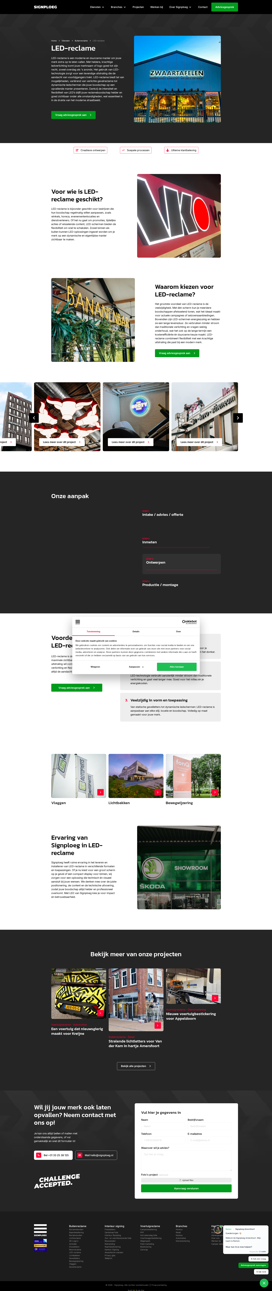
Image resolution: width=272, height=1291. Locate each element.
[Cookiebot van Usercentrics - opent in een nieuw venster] (184, 622)
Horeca (179, 1214)
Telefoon (146, 1118)
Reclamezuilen (75, 1220)
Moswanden (110, 1226)
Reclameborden (76, 1214)
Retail (178, 1217)
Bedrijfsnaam (196, 1104)
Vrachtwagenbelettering (151, 1223)
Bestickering (145, 1232)
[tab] (181, 515)
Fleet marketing (147, 1229)
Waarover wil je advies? (155, 1132)
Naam (144, 1104)
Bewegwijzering (76, 1246)
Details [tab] (136, 631)
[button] (97, 7)
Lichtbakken (74, 1240)
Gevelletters (74, 1243)
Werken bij (156, 7)
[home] (45, 7)
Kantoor (179, 1220)
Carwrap (144, 1235)
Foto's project (154, 1159)
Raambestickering (113, 1232)
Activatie (73, 1229)
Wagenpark (145, 1226)
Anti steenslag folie (148, 1220)
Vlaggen (72, 1249)
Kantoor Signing (112, 1235)
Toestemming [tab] (93, 631)
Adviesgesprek (224, 7)
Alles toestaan (177, 667)
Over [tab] (178, 631)
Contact (203, 7)
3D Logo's (73, 1226)
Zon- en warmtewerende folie (118, 1223)
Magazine (215, 1214)
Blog (213, 1217)
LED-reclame (75, 1237)
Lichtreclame (75, 1223)
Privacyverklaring (159, 1270)
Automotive (181, 1223)
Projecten (138, 7)
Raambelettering (76, 1217)
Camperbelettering (148, 1214)
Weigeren (95, 667)
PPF (142, 1217)
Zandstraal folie (111, 1217)
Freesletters (110, 1214)
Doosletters (74, 1232)
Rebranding (110, 1229)
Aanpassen (134, 667)
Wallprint (108, 1243)
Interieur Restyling (113, 1220)
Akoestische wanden (114, 1237)
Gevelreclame (75, 1252)
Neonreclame (75, 1235)
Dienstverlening (183, 1226)
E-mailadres (195, 1118)
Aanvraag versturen (186, 1173)
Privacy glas (110, 1240)
